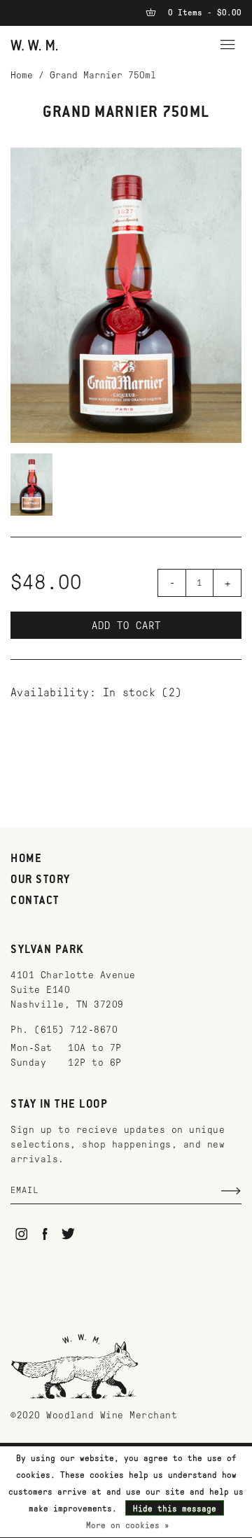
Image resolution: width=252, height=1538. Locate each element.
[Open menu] (227, 43)
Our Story (40, 880)
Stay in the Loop (59, 1105)
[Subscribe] (231, 1191)
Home (21, 75)
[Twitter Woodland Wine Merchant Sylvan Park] (68, 1234)
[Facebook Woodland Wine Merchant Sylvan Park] (45, 1234)
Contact (34, 901)
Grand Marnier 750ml (103, 75)
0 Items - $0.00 (202, 12)
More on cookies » (127, 1525)
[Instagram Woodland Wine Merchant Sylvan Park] (21, 1234)
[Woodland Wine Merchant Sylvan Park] (34, 44)
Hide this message (174, 1509)
